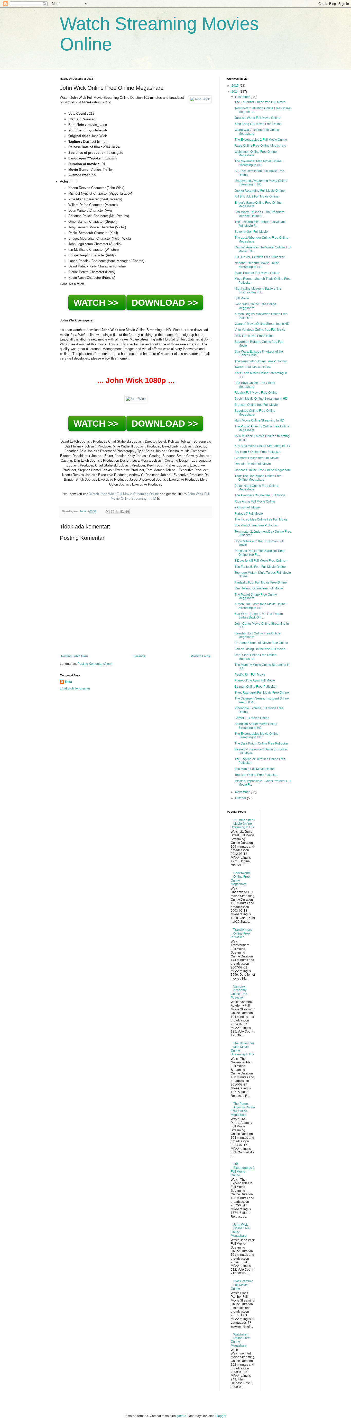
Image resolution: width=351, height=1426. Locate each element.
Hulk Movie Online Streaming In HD (259, 420)
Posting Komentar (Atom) (95, 664)
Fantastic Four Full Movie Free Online (261, 582)
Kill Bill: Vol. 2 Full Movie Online (257, 196)
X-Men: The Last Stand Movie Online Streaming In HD (260, 605)
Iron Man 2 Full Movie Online (255, 769)
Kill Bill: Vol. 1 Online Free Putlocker (259, 257)
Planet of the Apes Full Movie (255, 680)
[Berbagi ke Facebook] (122, 511)
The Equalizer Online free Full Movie (260, 102)
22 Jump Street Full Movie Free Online (261, 643)
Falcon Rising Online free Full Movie (260, 649)
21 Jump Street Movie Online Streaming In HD (242, 823)
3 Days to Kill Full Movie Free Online (260, 560)
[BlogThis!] (112, 511)
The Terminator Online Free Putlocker (261, 361)
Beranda (139, 656)
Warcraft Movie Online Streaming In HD (262, 324)
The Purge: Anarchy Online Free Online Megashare (243, 1109)
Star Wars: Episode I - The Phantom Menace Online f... (259, 214)
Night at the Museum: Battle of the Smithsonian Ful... (258, 290)
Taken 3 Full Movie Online (253, 367)
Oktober (241, 798)
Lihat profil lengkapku (75, 688)
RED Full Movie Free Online (254, 336)
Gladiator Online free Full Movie (257, 458)
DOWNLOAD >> (165, 303)
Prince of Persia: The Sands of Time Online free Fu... (259, 552)
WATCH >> (97, 303)
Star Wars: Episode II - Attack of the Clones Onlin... (259, 353)
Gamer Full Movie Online (252, 718)
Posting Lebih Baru (74, 656)
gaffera (181, 1416)
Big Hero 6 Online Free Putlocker (258, 452)
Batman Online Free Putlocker (255, 686)
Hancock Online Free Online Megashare (263, 470)
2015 (235, 85)
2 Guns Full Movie (247, 507)
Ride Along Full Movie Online (255, 501)
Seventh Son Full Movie (251, 232)
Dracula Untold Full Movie (253, 464)
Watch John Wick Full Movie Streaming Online (124, 494)
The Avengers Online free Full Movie (260, 495)
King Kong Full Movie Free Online (258, 124)
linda (68, 682)
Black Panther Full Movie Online (257, 273)
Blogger (220, 1416)
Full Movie (242, 298)
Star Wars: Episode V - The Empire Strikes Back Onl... (259, 615)
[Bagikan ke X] (117, 511)
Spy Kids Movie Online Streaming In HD (262, 446)
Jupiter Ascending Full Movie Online (260, 190)
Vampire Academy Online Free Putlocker (239, 992)
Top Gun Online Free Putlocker (256, 775)
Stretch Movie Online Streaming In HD (261, 398)
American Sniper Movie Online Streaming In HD (256, 725)
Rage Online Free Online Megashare (260, 145)
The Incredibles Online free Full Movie (261, 519)
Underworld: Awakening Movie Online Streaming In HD (261, 182)
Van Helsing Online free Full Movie (259, 588)
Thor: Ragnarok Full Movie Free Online (262, 692)
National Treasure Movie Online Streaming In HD (257, 264)
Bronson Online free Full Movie (256, 405)
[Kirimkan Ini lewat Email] (107, 511)
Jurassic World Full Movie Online (257, 118)
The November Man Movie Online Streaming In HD (258, 163)
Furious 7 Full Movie (249, 513)
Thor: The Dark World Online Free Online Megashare (258, 477)
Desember (243, 97)
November (243, 792)
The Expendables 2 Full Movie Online (261, 139)
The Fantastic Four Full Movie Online (260, 567)
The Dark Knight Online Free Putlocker (261, 743)
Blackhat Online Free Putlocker (256, 525)
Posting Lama (200, 656)
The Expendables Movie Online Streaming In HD (257, 735)
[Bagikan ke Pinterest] (127, 511)
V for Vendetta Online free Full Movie (260, 329)
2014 (235, 91)
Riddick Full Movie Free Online (256, 392)
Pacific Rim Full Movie (250, 674)
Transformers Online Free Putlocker (241, 933)
